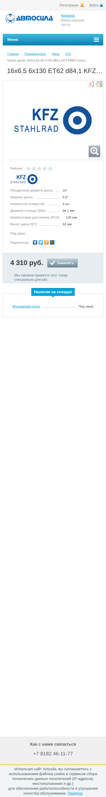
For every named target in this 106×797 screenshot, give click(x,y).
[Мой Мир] (52, 242)
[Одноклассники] (46, 242)
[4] (45, 168)
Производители (35, 54)
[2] (34, 168)
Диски (56, 54)
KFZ (68, 54)
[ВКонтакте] (35, 242)
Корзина (68, 16)
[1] (28, 168)
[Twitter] (41, 242)
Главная (13, 54)
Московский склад (26, 306)
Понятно (75, 793)
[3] (39, 168)
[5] (50, 168)
